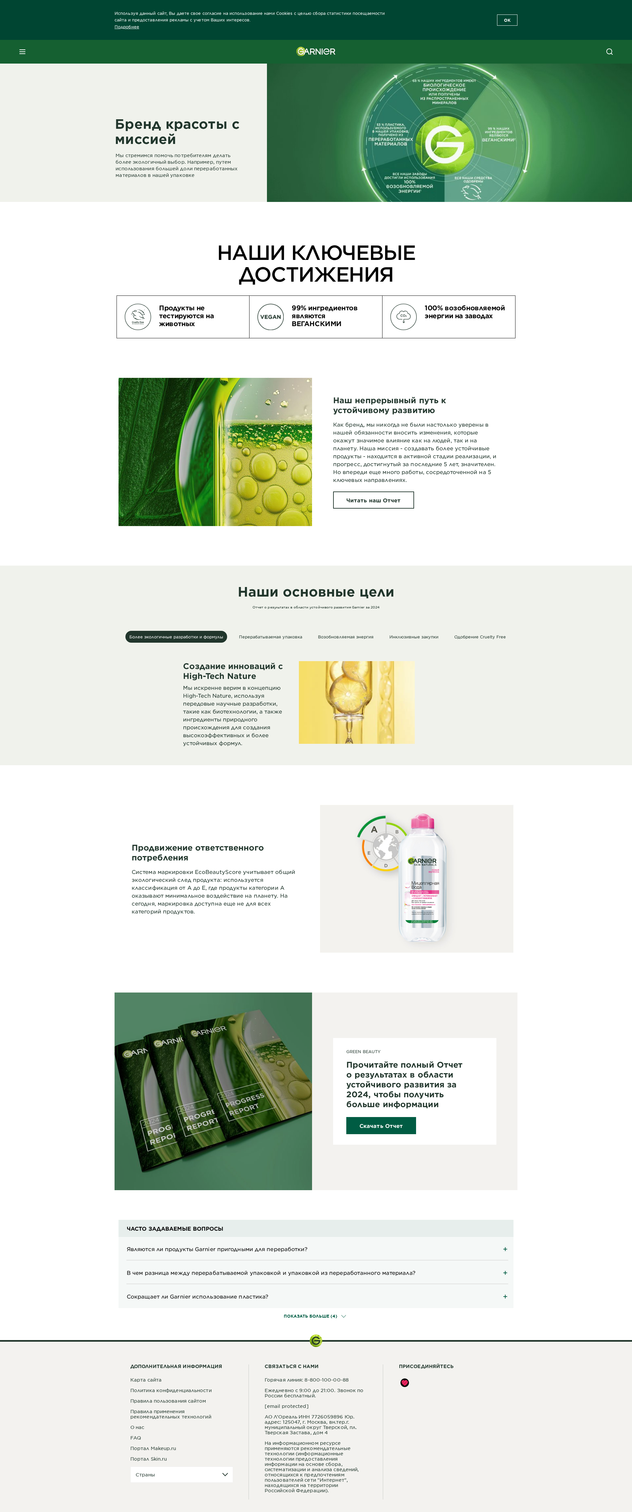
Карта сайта (146, 1380)
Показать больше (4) (311, 1316)
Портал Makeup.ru (153, 1448)
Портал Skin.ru (148, 1459)
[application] (181, 1475)
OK (507, 20)
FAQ (135, 1438)
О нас (137, 1427)
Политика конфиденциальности (171, 1390)
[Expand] (316, 1249)
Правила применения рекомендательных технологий (170, 1413)
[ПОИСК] (610, 52)
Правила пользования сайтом (168, 1401)
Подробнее (127, 26)
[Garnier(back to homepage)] (316, 52)
